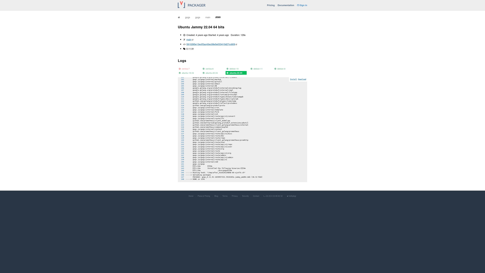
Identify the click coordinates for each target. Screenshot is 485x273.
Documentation (286, 5)
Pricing (271, 5)
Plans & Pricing (204, 196)
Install (293, 79)
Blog (216, 196)
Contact (256, 196)
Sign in (303, 5)
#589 (218, 17)
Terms (224, 196)
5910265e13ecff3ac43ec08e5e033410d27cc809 (210, 44)
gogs (187, 17)
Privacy (235, 196)
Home (191, 196)
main (207, 17)
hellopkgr (292, 196)
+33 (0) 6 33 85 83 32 (274, 196)
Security (245, 196)
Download (302, 79)
